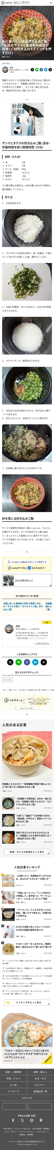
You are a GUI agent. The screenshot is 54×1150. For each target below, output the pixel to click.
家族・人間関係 (13, 1071)
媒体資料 (30, 1135)
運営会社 (22, 1135)
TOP (4, 690)
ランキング (13, 1091)
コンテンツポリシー (10, 1132)
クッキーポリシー (42, 1132)
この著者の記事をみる (42, 643)
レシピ (8, 679)
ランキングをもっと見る (28, 1002)
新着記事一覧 (40, 1091)
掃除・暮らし (40, 1071)
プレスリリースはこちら (22, 1129)
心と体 (13, 1084)
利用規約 (46, 1129)
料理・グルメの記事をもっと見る (27, 851)
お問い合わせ (7, 1129)
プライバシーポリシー (27, 1132)
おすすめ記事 (36, 1129)
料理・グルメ (13, 690)
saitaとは (27, 1097)
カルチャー (40, 1084)
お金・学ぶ (40, 1078)
